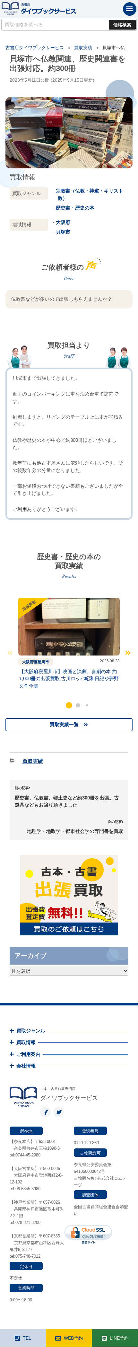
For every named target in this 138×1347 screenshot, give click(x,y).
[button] (69, 705)
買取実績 (83, 47)
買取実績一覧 (64, 724)
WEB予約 (73, 1338)
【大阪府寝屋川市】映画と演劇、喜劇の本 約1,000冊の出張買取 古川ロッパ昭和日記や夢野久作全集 (69, 679)
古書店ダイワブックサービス (34, 47)
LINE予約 (119, 1338)
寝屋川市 (41, 662)
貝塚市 (63, 232)
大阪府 (63, 222)
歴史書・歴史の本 (75, 207)
